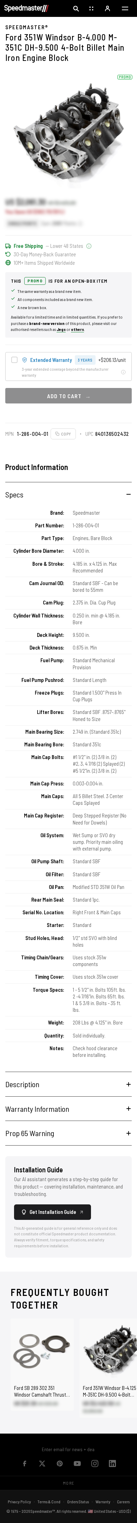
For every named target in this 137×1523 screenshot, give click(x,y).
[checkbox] (68, 366)
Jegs (61, 329)
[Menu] (125, 8)
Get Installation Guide (53, 1212)
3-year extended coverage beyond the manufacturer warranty (65, 371)
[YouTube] (77, 1463)
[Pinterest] (59, 1463)
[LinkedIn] (112, 1463)
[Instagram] (94, 1463)
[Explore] (92, 8)
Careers (123, 1501)
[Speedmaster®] (26, 8)
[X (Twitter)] (42, 1463)
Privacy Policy (19, 1501)
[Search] (76, 8)
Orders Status (78, 1501)
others (77, 329)
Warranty (103, 1501)
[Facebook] (24, 1463)
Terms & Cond (49, 1501)
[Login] (108, 8)
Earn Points (58, 223)
